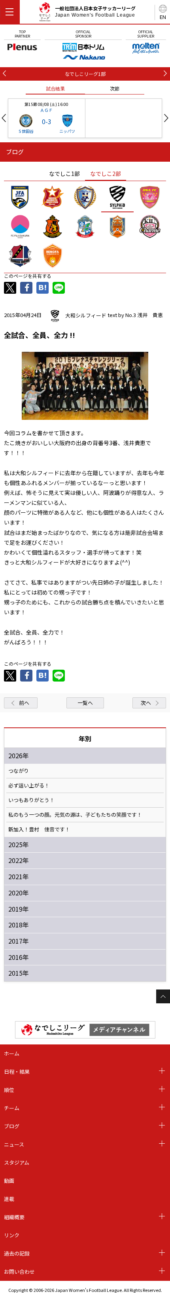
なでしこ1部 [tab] (64, 173)
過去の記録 (17, 1253)
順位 (9, 1089)
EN (163, 17)
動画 (9, 1180)
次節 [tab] (114, 88)
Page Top (163, 996)
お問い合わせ (19, 1271)
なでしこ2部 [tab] (105, 173)
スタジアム (16, 1162)
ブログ (11, 1126)
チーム (11, 1108)
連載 (9, 1199)
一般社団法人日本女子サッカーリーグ (95, 11)
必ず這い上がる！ (28, 785)
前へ (24, 702)
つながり (18, 771)
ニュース (14, 1144)
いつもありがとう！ (31, 800)
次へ (146, 702)
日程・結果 (17, 1071)
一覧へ (85, 702)
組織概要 (14, 1217)
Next (166, 118)
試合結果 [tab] (55, 88)
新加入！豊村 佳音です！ (39, 829)
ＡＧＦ (46, 110)
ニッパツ (67, 131)
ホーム (11, 1053)
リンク (11, 1235)
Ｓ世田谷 (26, 131)
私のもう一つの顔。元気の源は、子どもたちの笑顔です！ (75, 815)
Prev (4, 118)
